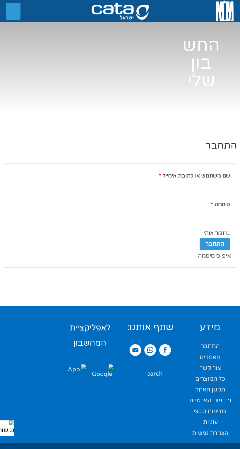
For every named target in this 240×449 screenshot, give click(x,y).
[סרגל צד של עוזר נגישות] (7, 427)
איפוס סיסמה (214, 256)
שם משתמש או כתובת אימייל (188, 174)
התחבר (214, 244)
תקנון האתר (210, 389)
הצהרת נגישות (210, 433)
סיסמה (214, 203)
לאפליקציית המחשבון (90, 335)
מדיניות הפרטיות (210, 400)
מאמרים (210, 357)
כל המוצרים (210, 378)
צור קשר (210, 368)
